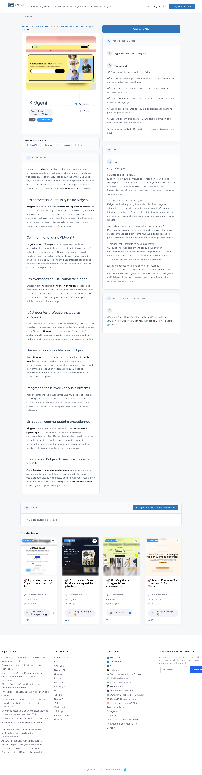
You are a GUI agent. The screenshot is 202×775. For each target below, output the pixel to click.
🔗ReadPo (166, 320)
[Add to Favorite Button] (53, 541)
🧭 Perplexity (63, 145)
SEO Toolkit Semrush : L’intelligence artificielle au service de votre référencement (21, 733)
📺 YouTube (113, 657)
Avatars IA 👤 (123, 613)
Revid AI (58, 719)
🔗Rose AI (112, 324)
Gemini (58, 674)
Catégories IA (114, 711)
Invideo (58, 678)
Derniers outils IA (63, 6)
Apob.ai (58, 694)
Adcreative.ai (61, 657)
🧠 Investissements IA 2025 (122, 703)
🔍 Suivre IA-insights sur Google (124, 674)
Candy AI (59, 698)
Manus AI (59, 682)
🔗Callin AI (113, 320)
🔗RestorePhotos (159, 317)
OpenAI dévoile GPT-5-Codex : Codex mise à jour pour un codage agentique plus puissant (24, 722)
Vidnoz (58, 703)
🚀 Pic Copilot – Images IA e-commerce (117, 583)
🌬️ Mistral (46, 145)
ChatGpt (59, 665)
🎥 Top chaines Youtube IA (121, 690)
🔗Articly (124, 320)
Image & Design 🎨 (45, 27)
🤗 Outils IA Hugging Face (121, 698)
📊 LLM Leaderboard (118, 678)
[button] (23, 582)
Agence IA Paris (115, 707)
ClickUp (58, 711)
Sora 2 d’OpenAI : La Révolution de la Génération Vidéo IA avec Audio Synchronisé (21, 676)
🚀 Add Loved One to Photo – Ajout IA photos (79, 583)
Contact (111, 727)
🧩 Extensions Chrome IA (120, 682)
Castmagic (60, 707)
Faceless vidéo (62, 715)
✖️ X (109, 665)
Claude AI (59, 670)
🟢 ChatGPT (31, 145)
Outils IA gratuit (40, 6)
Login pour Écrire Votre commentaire (157, 507)
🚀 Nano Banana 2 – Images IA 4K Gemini (162, 583)
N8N (56, 690)
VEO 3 (57, 661)
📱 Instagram (114, 670)
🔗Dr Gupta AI (142, 317)
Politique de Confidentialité (122, 723)
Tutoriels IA (94, 6)
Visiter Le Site (141, 29)
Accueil (26, 27)
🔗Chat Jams (137, 320)
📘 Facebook (114, 661)
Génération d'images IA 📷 (75, 27)
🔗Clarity (112, 317)
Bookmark (84, 104)
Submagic (59, 686)
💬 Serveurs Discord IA (119, 686)
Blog (106, 6)
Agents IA (80, 6)
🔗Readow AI (152, 320)
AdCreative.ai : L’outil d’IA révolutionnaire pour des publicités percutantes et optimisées (23, 703)
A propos (111, 715)
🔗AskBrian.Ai (125, 317)
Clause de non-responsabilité (123, 719)
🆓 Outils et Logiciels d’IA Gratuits (125, 694)
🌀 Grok (78, 145)
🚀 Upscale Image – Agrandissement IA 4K (38, 583)
